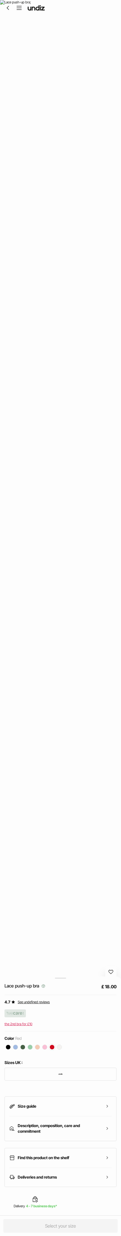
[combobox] (60, 1074)
